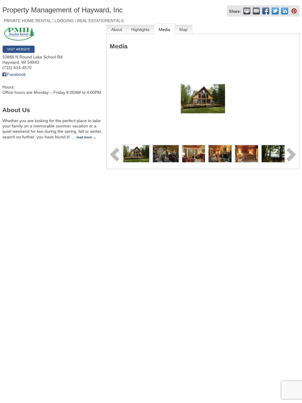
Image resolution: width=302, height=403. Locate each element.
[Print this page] (246, 10)
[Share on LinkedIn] (284, 10)
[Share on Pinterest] (294, 10)
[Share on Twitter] (275, 10)
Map (183, 29)
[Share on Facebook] (265, 10)
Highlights (140, 29)
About (116, 29)
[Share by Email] (256, 10)
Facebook (16, 74)
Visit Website (18, 49)
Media (164, 29)
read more (84, 137)
